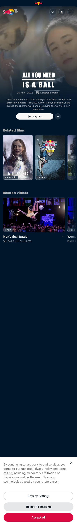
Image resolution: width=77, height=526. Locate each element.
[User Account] (61, 12)
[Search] (52, 12)
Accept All (38, 517)
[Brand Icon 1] (38, 3)
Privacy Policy (42, 468)
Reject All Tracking (38, 506)
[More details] (63, 236)
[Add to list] (58, 116)
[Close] (71, 462)
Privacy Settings (38, 496)
